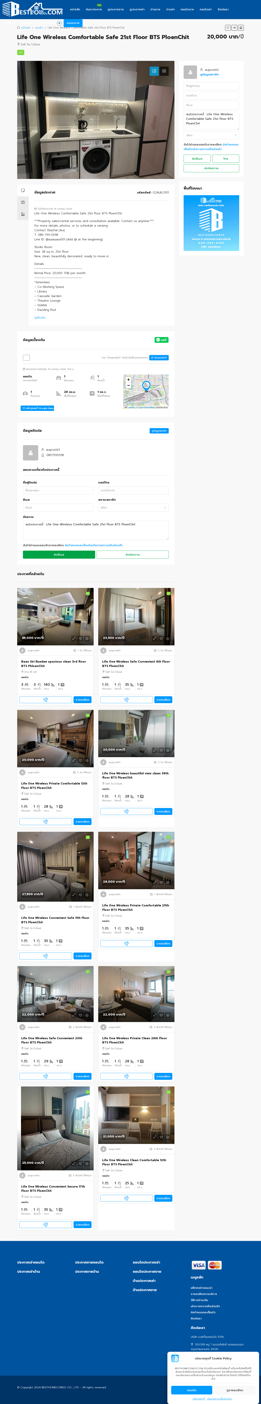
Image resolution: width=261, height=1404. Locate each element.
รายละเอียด (82, 700)
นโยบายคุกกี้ (199, 1399)
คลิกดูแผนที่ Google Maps (39, 408)
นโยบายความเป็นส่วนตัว (219, 1399)
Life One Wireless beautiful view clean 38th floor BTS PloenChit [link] (135, 775)
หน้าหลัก (75, 9)
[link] (55, 616)
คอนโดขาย (187, 9)
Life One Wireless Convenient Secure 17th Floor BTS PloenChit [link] (53, 1188)
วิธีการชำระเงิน (199, 1300)
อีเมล (26, 500)
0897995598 (55, 455)
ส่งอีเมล (59, 555)
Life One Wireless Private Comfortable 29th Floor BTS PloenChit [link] (135, 907)
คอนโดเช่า (206, 9)
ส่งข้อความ (133, 555)
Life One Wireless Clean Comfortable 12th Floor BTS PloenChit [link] (134, 1162)
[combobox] (133, 508)
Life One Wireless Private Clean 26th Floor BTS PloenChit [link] (134, 1040)
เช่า (20, 52)
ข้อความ (28, 517)
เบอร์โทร (103, 482)
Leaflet (131, 407)
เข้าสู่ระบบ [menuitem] (10, 23)
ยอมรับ (191, 1390)
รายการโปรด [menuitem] (49, 23)
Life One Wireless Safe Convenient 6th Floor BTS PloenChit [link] (136, 664)
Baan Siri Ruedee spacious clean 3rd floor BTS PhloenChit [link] (53, 664)
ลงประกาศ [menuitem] (73, 23)
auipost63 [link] (33, 650)
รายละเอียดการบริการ (204, 1294)
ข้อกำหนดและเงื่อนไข (203, 1312)
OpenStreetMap (147, 407)
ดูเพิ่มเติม (39, 317)
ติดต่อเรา (223, 9)
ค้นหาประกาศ (94, 9)
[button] (228, 28)
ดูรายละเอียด (234, 1390)
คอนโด (39, 27)
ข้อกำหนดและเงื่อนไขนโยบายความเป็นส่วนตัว (94, 545)
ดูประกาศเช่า (137, 9)
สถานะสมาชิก (107, 500)
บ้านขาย (155, 9)
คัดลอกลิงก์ (160, 357)
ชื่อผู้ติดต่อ (30, 482)
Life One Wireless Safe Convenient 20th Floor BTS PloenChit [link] (51, 1040)
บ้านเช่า (170, 9)
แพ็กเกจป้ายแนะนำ (201, 1288)
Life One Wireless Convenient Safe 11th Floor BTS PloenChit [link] (55, 920)
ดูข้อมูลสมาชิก (159, 431)
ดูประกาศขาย (116, 9)
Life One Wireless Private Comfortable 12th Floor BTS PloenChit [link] (54, 785)
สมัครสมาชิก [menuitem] (27, 23)
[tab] (154, 71)
